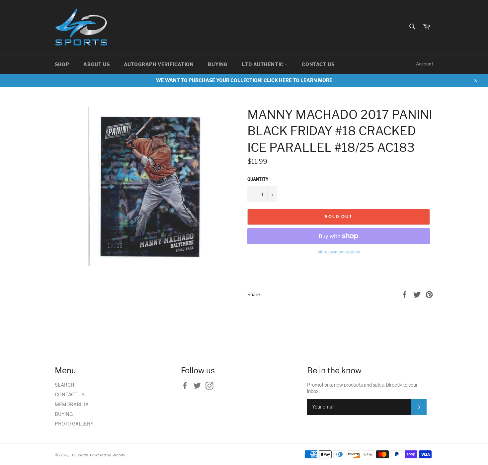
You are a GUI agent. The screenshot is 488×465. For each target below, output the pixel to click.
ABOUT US (96, 64)
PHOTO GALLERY (74, 423)
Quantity (258, 179)
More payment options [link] (338, 251)
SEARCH (64, 385)
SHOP (62, 64)
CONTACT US (318, 64)
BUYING (218, 64)
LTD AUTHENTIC (263, 64)
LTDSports (79, 455)
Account (424, 63)
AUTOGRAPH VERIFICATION (159, 64)
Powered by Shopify (107, 455)
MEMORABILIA (72, 404)
